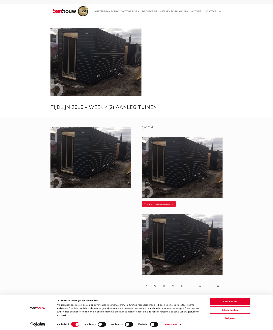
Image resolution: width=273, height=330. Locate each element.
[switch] (102, 324)
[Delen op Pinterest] (173, 286)
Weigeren (230, 318)
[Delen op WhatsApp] (164, 286)
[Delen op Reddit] (209, 286)
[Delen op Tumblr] (191, 286)
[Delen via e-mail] (218, 286)
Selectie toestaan (230, 310)
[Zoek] (220, 11)
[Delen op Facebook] (146, 286)
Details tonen (170, 324)
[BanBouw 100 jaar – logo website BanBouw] (70, 11)
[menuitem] (106, 11)
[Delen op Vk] (200, 286)
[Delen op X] (155, 286)
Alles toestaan (230, 301)
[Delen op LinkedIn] (182, 286)
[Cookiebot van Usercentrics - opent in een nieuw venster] (37, 324)
